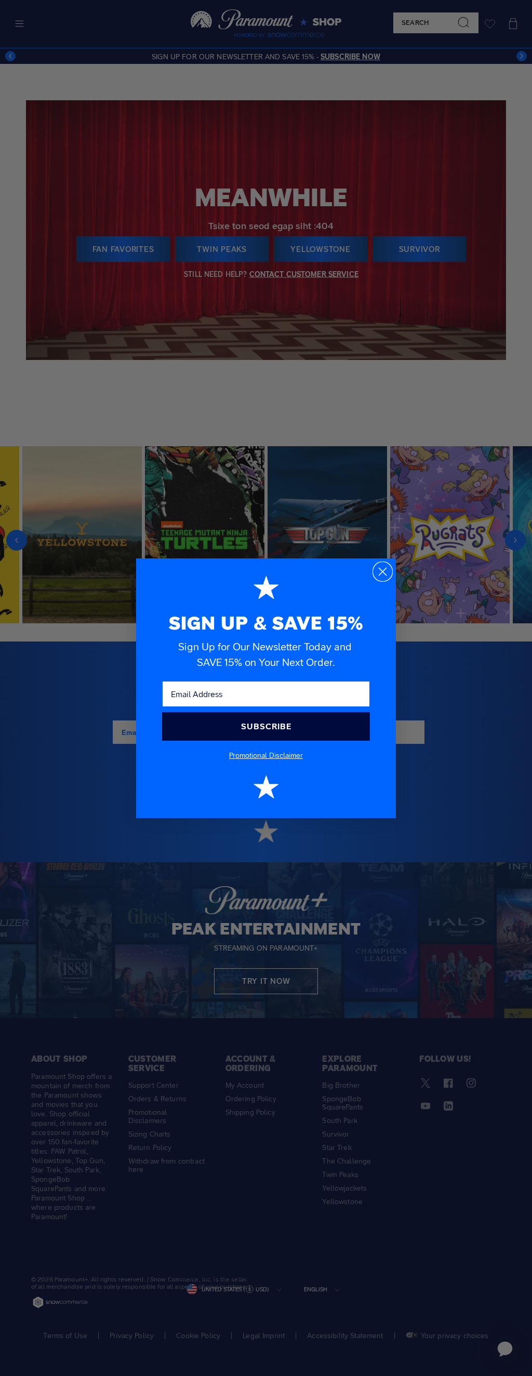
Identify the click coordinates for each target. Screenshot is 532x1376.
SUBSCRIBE (266, 726)
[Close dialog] (383, 572)
